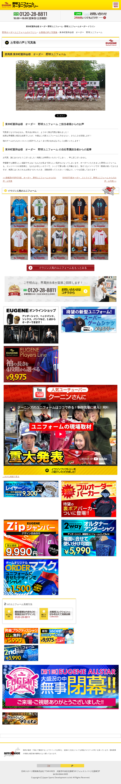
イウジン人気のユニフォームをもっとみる (63, 267)
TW (48, 765)
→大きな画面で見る (10, 476)
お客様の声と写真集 (48, 32)
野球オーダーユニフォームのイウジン (19, 32)
